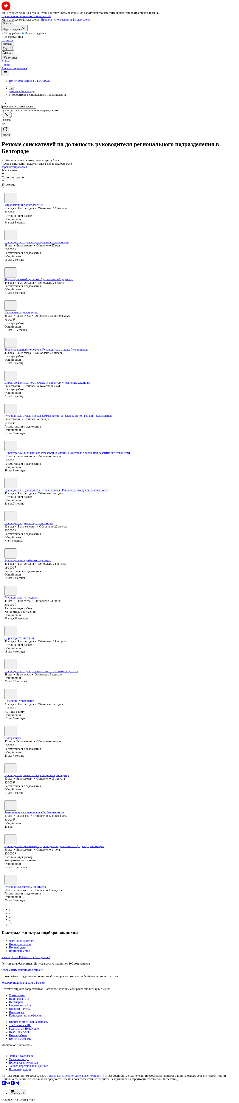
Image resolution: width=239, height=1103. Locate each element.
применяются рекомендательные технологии (75, 1075)
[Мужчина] (10, 198)
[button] (5, 61)
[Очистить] (6, 115)
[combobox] (18, 107)
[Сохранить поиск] (5, 130)
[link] (7, 52)
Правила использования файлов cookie (65, 19)
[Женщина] (10, 305)
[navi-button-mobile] (5, 73)
